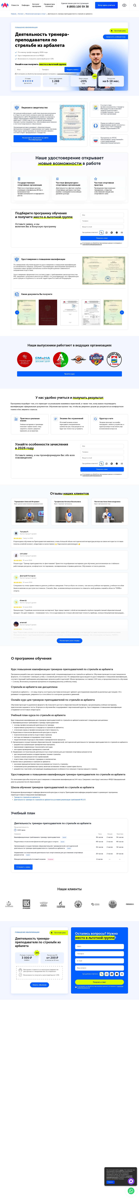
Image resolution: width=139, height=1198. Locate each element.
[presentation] (17, 312)
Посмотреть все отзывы (69, 641)
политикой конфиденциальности (67, 74)
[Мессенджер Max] (112, 232)
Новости (15, 5)
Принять (110, 1182)
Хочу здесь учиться (106, 5)
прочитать (28, 83)
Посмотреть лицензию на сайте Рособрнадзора (35, 139)
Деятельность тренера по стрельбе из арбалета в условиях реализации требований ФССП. (50, 800)
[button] (124, 5)
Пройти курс (69, 374)
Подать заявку (73, 70)
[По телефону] (101, 232)
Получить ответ (102, 238)
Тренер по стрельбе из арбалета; (27, 797)
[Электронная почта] (122, 232)
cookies (121, 1170)
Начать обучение (40, 985)
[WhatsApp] (107, 232)
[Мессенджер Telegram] (117, 232)
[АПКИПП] (4, 5)
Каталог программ (36, 5)
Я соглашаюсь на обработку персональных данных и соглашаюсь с (47, 74)
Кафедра (25, 5)
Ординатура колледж (49, 5)
